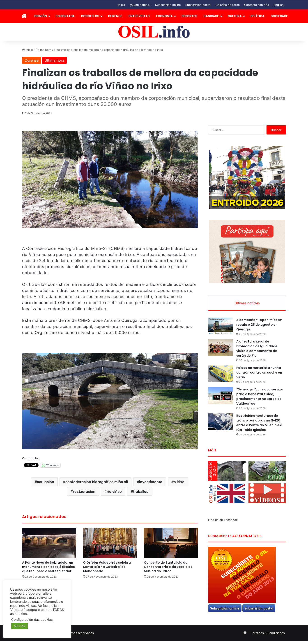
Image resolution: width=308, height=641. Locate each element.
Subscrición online (168, 5)
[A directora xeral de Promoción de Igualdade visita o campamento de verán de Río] (220, 347)
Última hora (43, 50)
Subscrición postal (198, 5)
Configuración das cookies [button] (32, 620)
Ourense (115, 16)
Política (257, 16)
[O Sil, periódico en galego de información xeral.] (154, 32)
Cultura (235, 16)
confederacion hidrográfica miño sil (96, 482)
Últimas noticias (247, 303)
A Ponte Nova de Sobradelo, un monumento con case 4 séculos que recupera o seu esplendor (48, 566)
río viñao (114, 491)
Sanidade (211, 16)
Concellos (90, 16)
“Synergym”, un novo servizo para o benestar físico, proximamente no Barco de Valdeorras (259, 396)
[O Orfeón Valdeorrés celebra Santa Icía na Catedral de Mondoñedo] (110, 543)
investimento (150, 482)
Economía (164, 16)
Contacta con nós (256, 5)
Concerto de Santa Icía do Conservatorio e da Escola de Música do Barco (168, 566)
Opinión (40, 16)
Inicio (121, 5)
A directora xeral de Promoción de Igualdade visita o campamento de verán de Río (256, 348)
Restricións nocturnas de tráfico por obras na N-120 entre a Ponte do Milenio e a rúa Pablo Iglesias (259, 422)
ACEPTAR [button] (19, 626)
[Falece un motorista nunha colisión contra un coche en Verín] (220, 373)
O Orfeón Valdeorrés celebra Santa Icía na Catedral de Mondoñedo (107, 566)
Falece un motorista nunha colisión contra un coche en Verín (259, 372)
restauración (84, 491)
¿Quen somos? (140, 5)
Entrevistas (139, 16)
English (279, 5)
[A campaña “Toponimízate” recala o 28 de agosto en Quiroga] (220, 326)
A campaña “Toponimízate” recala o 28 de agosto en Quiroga (259, 325)
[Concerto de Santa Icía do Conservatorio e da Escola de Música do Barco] (171, 543)
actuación (45, 482)
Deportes (189, 16)
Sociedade (279, 16)
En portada (65, 16)
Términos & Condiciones (268, 633)
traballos (140, 491)
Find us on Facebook (223, 520)
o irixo (179, 482)
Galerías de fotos (228, 5)
